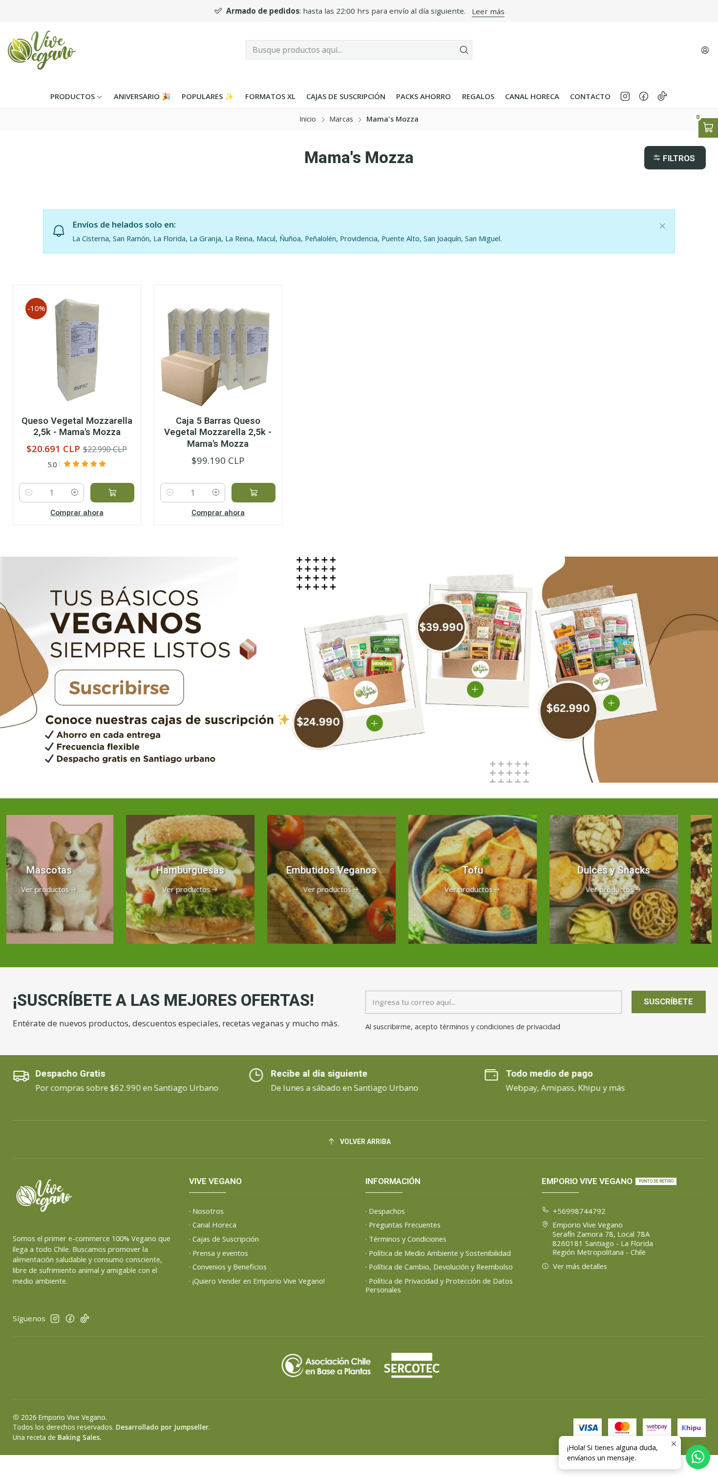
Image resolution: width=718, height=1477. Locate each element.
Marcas (341, 119)
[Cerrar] (663, 224)
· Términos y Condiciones (405, 1239)
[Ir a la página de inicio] (42, 50)
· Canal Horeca (212, 1224)
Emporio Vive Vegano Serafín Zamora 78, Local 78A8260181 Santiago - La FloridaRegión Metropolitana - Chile (602, 1238)
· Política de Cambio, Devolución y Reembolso (439, 1266)
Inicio (307, 119)
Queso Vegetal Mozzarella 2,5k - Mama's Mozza (76, 426)
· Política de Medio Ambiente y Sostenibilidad (438, 1253)
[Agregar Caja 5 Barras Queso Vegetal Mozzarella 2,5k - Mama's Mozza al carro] (253, 492)
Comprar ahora (77, 512)
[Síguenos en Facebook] (643, 96)
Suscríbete (668, 1001)
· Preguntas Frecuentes (403, 1224)
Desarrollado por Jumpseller (162, 1427)
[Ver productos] (142, 879)
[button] (674, 157)
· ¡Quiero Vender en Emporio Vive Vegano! (257, 1281)
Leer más (380, 11)
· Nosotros (206, 1211)
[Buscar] (464, 50)
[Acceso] (705, 50)
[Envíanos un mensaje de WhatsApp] (698, 1457)
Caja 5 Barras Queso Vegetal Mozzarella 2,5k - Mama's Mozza (218, 432)
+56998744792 (579, 1211)
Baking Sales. (79, 1437)
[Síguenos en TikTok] (662, 96)
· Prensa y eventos (218, 1253)
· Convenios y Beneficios (228, 1266)
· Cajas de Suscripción (224, 1239)
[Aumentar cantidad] (74, 492)
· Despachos (385, 1211)
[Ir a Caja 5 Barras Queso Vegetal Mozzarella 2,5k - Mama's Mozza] (217, 349)
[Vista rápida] (121, 359)
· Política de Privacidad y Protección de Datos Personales (439, 1285)
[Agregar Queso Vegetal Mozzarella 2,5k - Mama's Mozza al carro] (112, 492)
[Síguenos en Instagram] (625, 96)
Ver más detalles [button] (580, 1266)
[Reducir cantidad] (29, 492)
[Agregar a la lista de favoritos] (121, 332)
